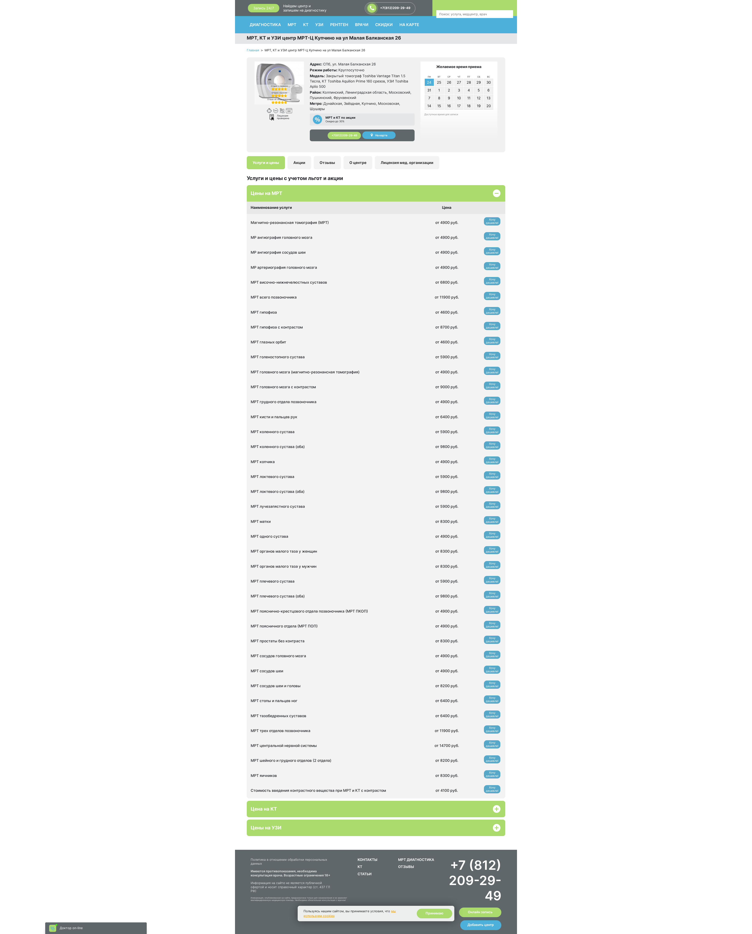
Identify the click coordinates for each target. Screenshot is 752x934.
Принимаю (434, 913)
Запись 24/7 (263, 8)
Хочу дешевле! (492, 221)
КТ (305, 24)
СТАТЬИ (364, 874)
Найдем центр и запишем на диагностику (304, 8)
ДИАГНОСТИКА (265, 24)
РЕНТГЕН (339, 24)
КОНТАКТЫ (367, 860)
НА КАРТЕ (409, 24)
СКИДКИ (384, 24)
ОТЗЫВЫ (406, 867)
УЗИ (319, 24)
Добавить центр (480, 925)
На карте (381, 135)
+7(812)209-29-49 (394, 8)
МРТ (292, 24)
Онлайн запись (480, 912)
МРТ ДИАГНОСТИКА (416, 860)
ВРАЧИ (361, 24)
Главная (253, 50)
